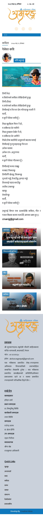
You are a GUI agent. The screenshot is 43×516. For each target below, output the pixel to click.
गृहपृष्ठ (6, 466)
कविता (6, 480)
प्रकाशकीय (8, 504)
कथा (5, 476)
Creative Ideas (26, 511)
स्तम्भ (6, 485)
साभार (6, 490)
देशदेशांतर (7, 499)
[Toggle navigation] (5, 34)
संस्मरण (7, 494)
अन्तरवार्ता (7, 471)
